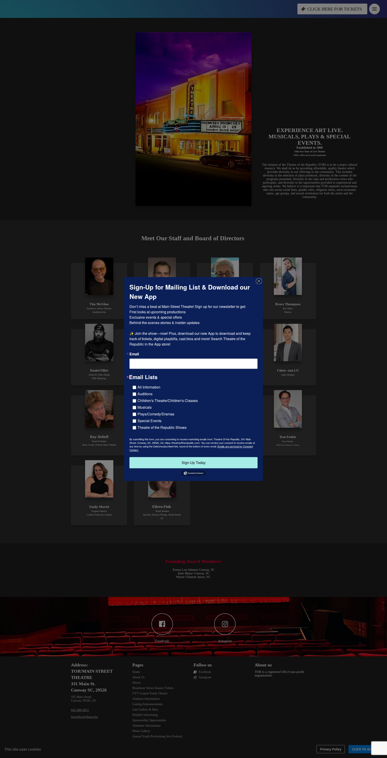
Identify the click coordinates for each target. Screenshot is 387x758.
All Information (149, 387)
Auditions (145, 393)
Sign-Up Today (194, 462)
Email (134, 354)
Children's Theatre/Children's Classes (168, 400)
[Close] (259, 281)
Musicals (145, 407)
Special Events (149, 420)
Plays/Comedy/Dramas (156, 414)
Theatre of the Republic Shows (162, 427)
